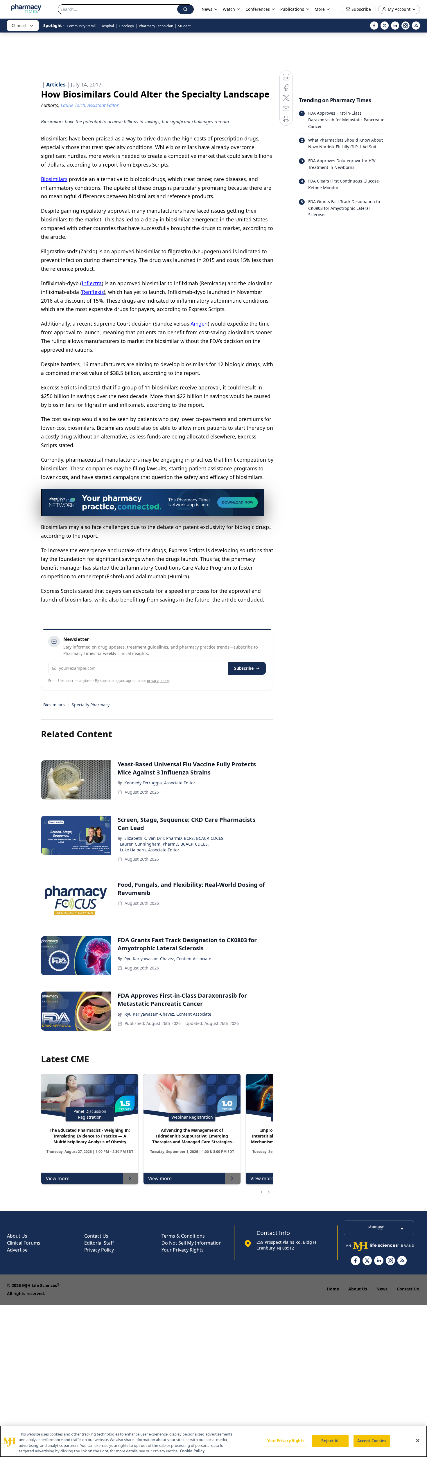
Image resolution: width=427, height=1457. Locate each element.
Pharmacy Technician (156, 26)
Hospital (107, 26)
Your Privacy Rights (183, 1250)
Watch (229, 9)
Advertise (17, 1250)
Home (333, 1289)
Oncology (126, 26)
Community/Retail (81, 26)
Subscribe (244, 668)
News (381, 1289)
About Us (17, 1236)
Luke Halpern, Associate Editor (149, 850)
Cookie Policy (192, 1451)
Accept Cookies (371, 1440)
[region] (213, 1441)
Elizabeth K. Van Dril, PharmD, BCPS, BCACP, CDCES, (174, 838)
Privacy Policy (99, 1250)
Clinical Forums (23, 1243)
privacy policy (158, 680)
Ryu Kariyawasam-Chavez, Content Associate (167, 958)
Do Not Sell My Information (192, 1243)
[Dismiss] (258, 495)
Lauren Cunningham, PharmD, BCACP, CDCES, (164, 844)
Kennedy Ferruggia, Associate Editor (159, 783)
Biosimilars (54, 704)
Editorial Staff (99, 1243)
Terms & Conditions (183, 1236)
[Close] (417, 1440)
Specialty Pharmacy (91, 704)
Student (184, 26)
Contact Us (96, 1236)
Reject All (330, 1440)
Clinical (19, 25)
